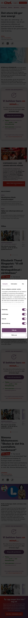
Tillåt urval (14, 335)
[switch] (24, 314)
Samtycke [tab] (5, 283)
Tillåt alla (14, 330)
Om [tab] (23, 283)
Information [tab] (14, 283)
